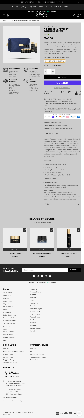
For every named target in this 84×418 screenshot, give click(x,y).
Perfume (6, 349)
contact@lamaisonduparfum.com (18, 401)
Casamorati (7, 301)
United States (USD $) (19, 7)
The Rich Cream (15, 253)
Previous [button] (1, 243)
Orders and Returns (37, 354)
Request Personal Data (38, 357)
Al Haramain (7, 293)
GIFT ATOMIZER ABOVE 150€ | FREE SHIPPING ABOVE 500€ (42, 2)
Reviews (47, 204)
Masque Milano (35, 292)
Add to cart (15, 250)
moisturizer (64, 128)
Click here (34, 90)
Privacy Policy (8, 354)
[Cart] (78, 15)
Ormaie (33, 306)
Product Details (51, 134)
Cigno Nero (7, 304)
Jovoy (5, 329)
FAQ (31, 351)
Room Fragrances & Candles (13, 351)
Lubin (5, 340)
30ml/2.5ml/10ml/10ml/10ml (55, 61)
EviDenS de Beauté (50, 27)
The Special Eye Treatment (42, 253)
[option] (21, 44)
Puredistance (35, 311)
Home (5, 21)
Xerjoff (32, 331)
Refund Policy (8, 357)
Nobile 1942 (34, 303)
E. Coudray (7, 312)
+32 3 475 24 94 (37, 7)
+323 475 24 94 (11, 397)
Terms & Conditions (10, 363)
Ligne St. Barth (8, 335)
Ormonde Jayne (36, 309)
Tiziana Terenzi (35, 328)
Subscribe (74, 270)
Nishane (33, 300)
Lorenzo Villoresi (9, 337)
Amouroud (7, 296)
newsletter (11, 270)
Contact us (34, 360)
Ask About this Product (53, 65)
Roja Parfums (35, 314)
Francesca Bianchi (9, 321)
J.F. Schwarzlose (9, 323)
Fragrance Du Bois (9, 318)
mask (57, 128)
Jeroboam (7, 326)
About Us (33, 349)
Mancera (33, 289)
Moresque (34, 298)
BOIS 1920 (6, 298)
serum (70, 128)
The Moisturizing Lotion (69, 253)
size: (57, 58)
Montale (33, 295)
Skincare (58, 122)
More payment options (62, 88)
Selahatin (33, 320)
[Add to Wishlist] (24, 230)
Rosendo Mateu (35, 317)
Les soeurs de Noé (9, 332)
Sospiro (33, 323)
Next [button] (83, 243)
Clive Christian (8, 307)
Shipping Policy (8, 360)
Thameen (33, 325)
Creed (5, 309)
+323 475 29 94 (35, 89)
